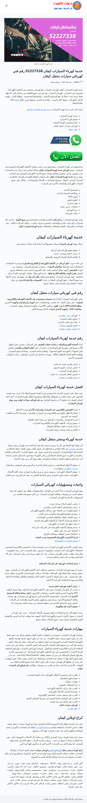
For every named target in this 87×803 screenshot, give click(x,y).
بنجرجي (72, 448)
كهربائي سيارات (54, 82)
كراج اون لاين (55, 750)
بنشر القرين (73, 708)
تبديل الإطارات (70, 468)
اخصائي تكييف (72, 329)
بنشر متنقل (73, 129)
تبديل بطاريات (65, 315)
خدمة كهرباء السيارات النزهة (39, 109)
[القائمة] (6, 6)
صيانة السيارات (42, 727)
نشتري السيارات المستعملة (66, 541)
